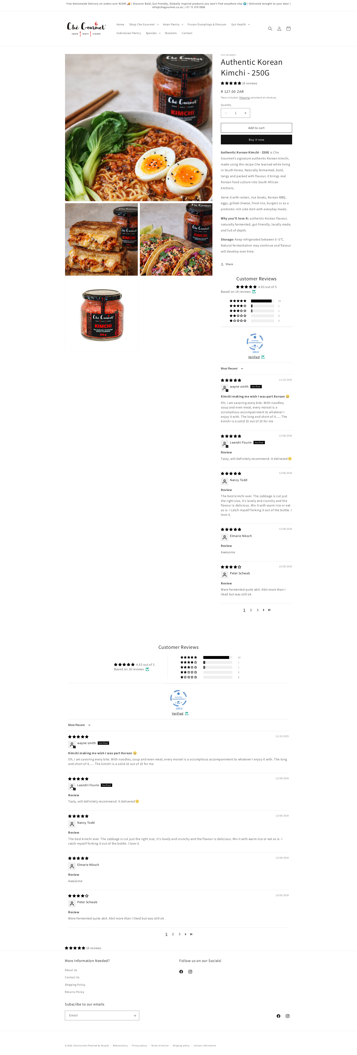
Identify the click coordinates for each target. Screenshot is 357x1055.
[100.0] (255, 342)
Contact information (205, 1045)
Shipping (244, 97)
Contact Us (72, 977)
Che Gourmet (80, 1045)
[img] (231, 380)
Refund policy (120, 1045)
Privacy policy (139, 1045)
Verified (254, 357)
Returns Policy (74, 992)
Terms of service (160, 1045)
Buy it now (256, 140)
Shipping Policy (75, 985)
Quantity (226, 105)
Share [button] (229, 264)
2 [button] (251, 610)
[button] (144, 24)
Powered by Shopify (98, 1045)
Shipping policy (181, 1045)
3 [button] (258, 610)
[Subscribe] (134, 1016)
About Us (71, 970)
